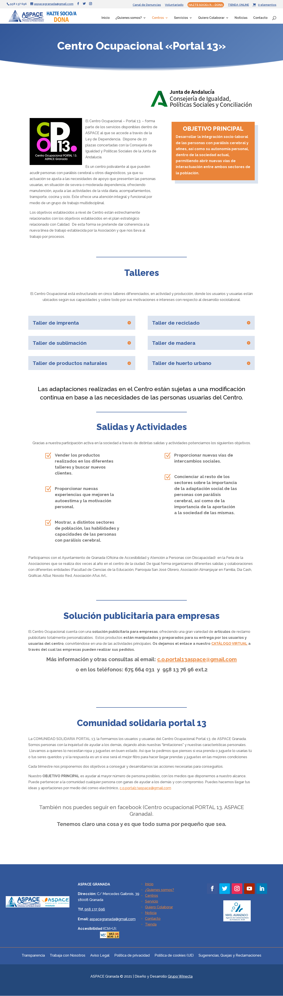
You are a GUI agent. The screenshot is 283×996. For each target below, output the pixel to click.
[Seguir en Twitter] (224, 888)
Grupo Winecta (180, 976)
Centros (158, 17)
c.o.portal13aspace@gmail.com (145, 788)
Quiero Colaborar (211, 17)
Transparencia (33, 955)
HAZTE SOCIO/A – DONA (206, 4)
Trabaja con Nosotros (67, 955)
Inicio (105, 17)
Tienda (151, 924)
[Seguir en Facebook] (212, 888)
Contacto (260, 17)
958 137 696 (94, 909)
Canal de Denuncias (147, 4)
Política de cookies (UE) (174, 955)
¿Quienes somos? (128, 17)
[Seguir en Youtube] (249, 888)
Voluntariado (174, 4)
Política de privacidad (132, 955)
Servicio (151, 901)
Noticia (151, 913)
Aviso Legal (99, 955)
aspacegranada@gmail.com (113, 919)
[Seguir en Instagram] (237, 888)
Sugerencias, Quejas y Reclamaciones (230, 955)
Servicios (181, 17)
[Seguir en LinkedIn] (261, 888)
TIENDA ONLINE (238, 4)
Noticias (241, 17)
